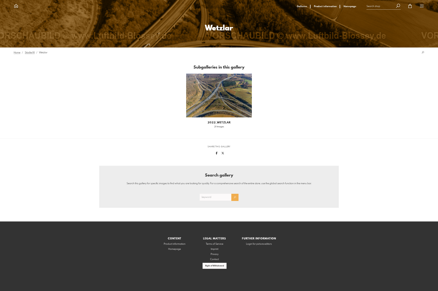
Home (17, 52)
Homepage (350, 6)
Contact (214, 259)
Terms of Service (214, 244)
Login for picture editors (259, 244)
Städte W (30, 52)
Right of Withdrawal (214, 266)
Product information (325, 6)
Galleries (302, 6)
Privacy (214, 254)
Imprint (214, 249)
